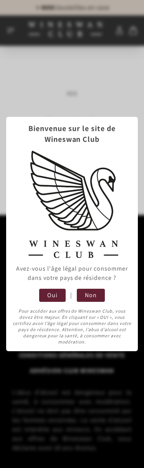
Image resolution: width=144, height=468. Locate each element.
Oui (52, 295)
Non (91, 295)
